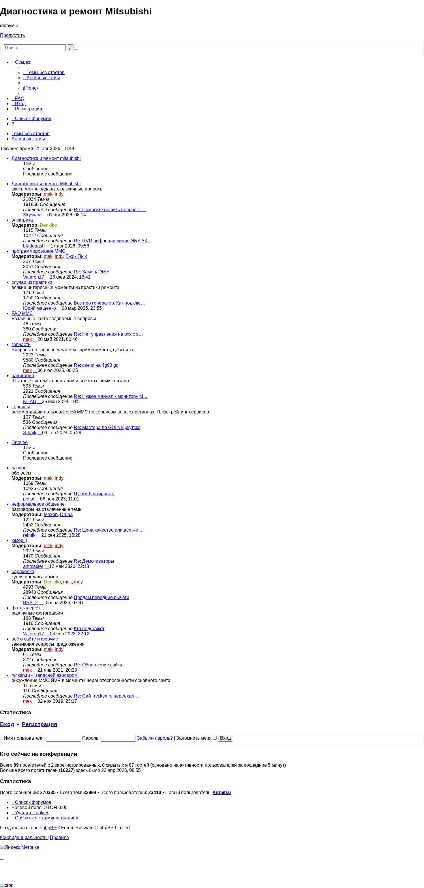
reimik (29, 535)
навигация (23, 375)
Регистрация (39, 724)
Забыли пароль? (155, 738)
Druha (66, 514)
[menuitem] (44, 72)
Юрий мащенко (39, 308)
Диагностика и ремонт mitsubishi (46, 158)
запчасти (21, 344)
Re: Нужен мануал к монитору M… (111, 396)
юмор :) (19, 540)
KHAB (29, 401)
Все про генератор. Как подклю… (109, 303)
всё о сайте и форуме (35, 638)
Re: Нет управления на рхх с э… (108, 334)
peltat (28, 498)
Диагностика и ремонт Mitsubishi (46, 183)
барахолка (23, 571)
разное (19, 467)
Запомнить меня (194, 738)
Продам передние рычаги (101, 597)
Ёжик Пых (76, 256)
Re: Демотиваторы (94, 561)
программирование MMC (38, 251)
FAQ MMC (22, 313)
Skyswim (32, 214)
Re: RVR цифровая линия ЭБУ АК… (113, 240)
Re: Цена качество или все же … (109, 530)
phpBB (49, 827)
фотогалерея (26, 607)
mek (48, 194)
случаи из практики (32, 282)
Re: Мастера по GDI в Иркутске (107, 427)
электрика (22, 220)
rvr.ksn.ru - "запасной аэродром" (45, 675)
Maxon (51, 514)
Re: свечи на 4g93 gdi (97, 365)
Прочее (20, 442)
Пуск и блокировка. (94, 493)
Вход (7, 724)
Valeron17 (33, 277)
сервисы (21, 406)
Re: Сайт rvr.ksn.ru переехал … (107, 696)
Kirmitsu (222, 792)
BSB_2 (30, 602)
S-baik (29, 432)
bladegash (34, 245)
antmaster (33, 566)
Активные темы (28, 138)
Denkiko (48, 225)
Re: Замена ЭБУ (91, 271)
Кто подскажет (89, 628)
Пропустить (12, 35)
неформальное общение (38, 504)
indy (59, 194)
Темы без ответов (31, 133)
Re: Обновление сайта (98, 664)
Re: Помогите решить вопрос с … (110, 209)
